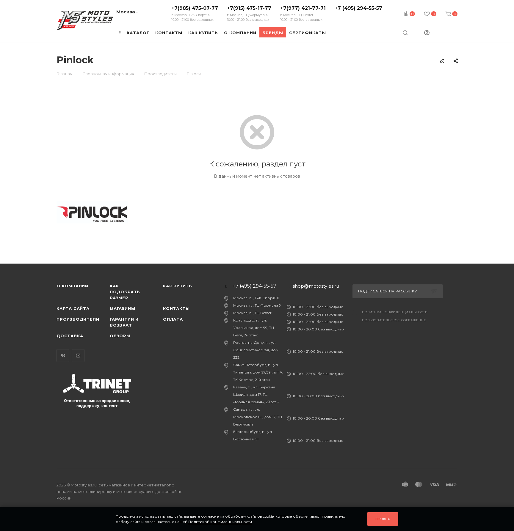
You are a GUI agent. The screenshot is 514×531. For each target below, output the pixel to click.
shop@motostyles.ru (316, 286)
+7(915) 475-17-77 (249, 13)
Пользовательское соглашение (394, 320)
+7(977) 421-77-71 (303, 13)
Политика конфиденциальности (395, 312)
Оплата (173, 319)
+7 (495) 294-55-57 (358, 8)
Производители (78, 319)
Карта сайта (73, 308)
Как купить (177, 285)
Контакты (176, 308)
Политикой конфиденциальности (220, 521)
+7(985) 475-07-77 (194, 13)
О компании (72, 285)
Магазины (122, 308)
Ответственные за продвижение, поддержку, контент (97, 403)
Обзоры (120, 335)
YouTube (78, 355)
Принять (382, 518)
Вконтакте (63, 355)
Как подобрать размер (125, 291)
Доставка (70, 335)
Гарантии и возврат (124, 322)
